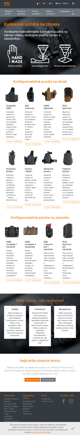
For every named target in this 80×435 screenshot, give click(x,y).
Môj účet (26, 409)
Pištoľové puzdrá (8, 12)
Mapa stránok (28, 406)
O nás (73, 12)
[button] (63, 401)
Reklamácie (27, 404)
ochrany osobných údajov (40, 432)
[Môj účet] (38, 3)
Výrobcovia (46, 399)
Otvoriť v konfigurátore (15, 141)
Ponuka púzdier (48, 380)
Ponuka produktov (36, 12)
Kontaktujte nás (29, 401)
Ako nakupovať (10, 404)
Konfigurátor (65, 11)
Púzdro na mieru (32, 380)
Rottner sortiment (50, 12)
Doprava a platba (11, 406)
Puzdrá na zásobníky (21, 12)
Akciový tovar (47, 401)
